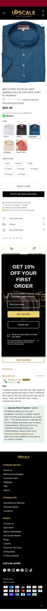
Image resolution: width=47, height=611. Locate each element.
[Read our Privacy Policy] (38, 340)
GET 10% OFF (23, 314)
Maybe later (23, 325)
